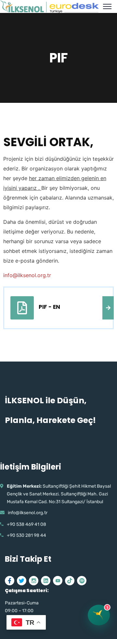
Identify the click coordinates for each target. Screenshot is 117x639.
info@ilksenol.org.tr (27, 275)
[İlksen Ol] (49, 6)
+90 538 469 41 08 (26, 524)
